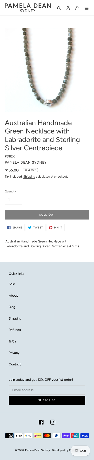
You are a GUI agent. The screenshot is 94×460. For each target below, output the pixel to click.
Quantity (10, 191)
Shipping (29, 176)
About (13, 295)
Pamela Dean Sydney (37, 450)
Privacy (14, 353)
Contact (15, 364)
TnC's (13, 341)
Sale (12, 284)
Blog (12, 307)
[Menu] (86, 7)
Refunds (15, 330)
